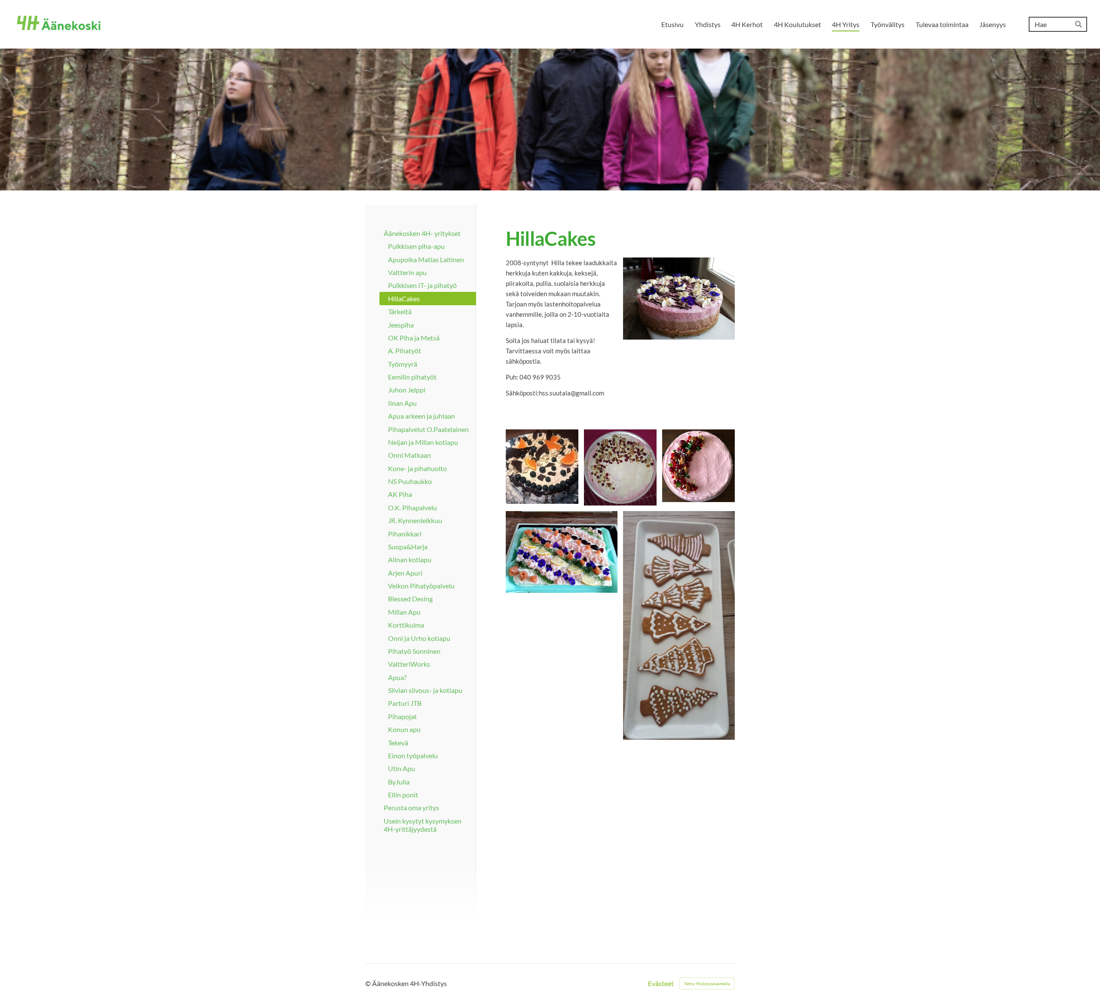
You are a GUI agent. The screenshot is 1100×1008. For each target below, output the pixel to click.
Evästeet (661, 983)
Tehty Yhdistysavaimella (707, 983)
